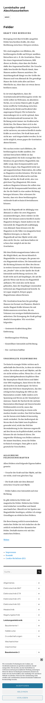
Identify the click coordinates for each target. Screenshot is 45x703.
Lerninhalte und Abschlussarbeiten (16, 9)
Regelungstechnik (11, 615)
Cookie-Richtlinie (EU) (16, 558)
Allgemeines (8, 583)
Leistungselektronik (12, 620)
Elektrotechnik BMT (12, 588)
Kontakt (9, 555)
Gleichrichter (10, 647)
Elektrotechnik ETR (12, 594)
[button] (42, 660)
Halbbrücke (10, 631)
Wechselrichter (11, 642)
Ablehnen (22, 692)
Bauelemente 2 (12, 652)
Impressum (11, 552)
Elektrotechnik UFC (12, 599)
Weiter (6, 540)
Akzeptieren (22, 686)
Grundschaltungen (13, 636)
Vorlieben (22, 698)
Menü (7, 17)
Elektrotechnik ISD (11, 604)
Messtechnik (8, 610)
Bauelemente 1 (11, 626)
